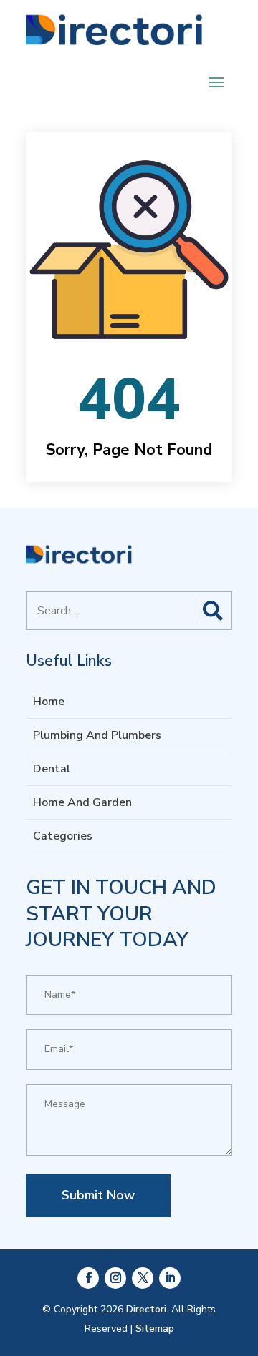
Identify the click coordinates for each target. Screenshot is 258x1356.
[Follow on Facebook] (88, 1278)
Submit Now (98, 1195)
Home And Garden (82, 802)
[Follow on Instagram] (115, 1278)
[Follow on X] (142, 1278)
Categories (62, 836)
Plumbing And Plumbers (97, 735)
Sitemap (154, 1328)
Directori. (147, 1309)
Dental (51, 769)
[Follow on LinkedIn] (170, 1278)
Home (48, 701)
